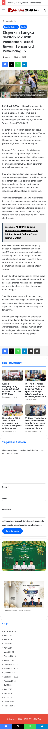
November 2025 (11, 668)
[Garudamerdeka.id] (24, 10)
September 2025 (11, 677)
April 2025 (8, 697)
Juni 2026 (8, 640)
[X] (11, 351)
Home (7, 21)
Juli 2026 (8, 635)
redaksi (7, 57)
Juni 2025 (8, 689)
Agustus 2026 (10, 631)
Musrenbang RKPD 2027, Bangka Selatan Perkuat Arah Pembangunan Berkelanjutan (12, 423)
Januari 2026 (9, 660)
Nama (5, 487)
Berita (13, 21)
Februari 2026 (10, 656)
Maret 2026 (9, 652)
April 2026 (8, 648)
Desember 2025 (10, 664)
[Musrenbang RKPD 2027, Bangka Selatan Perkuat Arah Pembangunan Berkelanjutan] (12, 410)
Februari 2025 (10, 706)
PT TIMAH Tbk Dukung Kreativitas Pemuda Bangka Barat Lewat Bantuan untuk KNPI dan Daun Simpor (35, 423)
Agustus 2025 (10, 681)
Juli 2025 (7, 685)
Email (5, 498)
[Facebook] (5, 351)
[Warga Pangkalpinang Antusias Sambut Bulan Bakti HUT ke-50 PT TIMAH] (12, 375)
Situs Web (6, 510)
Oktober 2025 (9, 673)
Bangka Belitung (11, 27)
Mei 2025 (8, 693)
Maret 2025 (9, 702)
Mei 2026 (8, 644)
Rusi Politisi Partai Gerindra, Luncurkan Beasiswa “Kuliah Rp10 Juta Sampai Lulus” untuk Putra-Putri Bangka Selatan (35, 390)
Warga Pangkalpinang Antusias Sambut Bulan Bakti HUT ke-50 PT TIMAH (11, 389)
